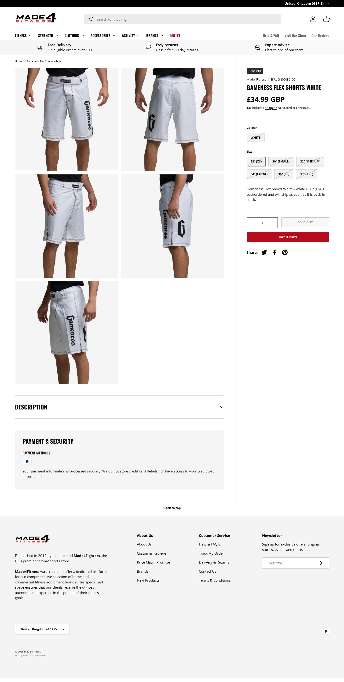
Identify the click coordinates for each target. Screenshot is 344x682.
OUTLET (175, 35)
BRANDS (152, 35)
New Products (148, 580)
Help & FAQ (271, 35)
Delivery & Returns (214, 562)
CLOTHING (72, 35)
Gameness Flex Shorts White (43, 61)
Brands (142, 571)
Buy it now (288, 237)
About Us (144, 544)
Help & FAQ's (209, 544)
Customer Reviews (152, 553)
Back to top (172, 508)
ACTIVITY (128, 35)
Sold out (305, 222)
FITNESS (21, 35)
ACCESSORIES (100, 35)
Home (18, 61)
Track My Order (211, 553)
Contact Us (207, 571)
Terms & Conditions (215, 580)
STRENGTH (45, 35)
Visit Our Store (295, 35)
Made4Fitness (256, 79)
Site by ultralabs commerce (30, 655)
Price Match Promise (153, 562)
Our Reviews (320, 35)
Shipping (271, 108)
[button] (326, 19)
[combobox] (182, 19)
